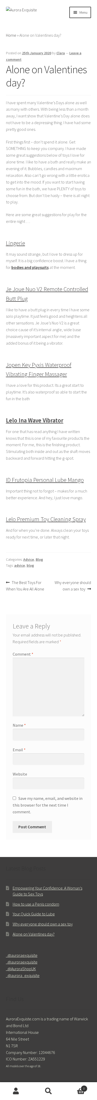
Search (48, 1091)
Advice (28, 559)
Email (19, 749)
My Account (16, 1091)
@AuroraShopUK (21, 968)
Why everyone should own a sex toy (72, 586)
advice (19, 565)
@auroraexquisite (22, 955)
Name (19, 725)
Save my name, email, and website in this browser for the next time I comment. (48, 805)
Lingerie (15, 243)
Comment (23, 654)
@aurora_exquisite (23, 975)
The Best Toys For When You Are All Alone (25, 586)
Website (20, 774)
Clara (60, 53)
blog (30, 565)
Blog (39, 559)
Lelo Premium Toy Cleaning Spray (46, 519)
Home (11, 35)
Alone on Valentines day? (34, 934)
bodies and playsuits (30, 267)
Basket (75, 1086)
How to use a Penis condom (36, 904)
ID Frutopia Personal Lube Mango (45, 479)
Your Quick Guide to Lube (34, 913)
